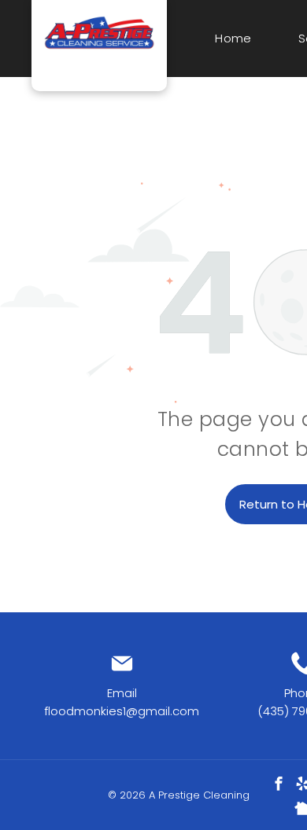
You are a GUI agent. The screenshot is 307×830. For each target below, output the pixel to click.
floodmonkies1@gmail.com (121, 711)
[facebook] (278, 785)
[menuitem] (231, 38)
